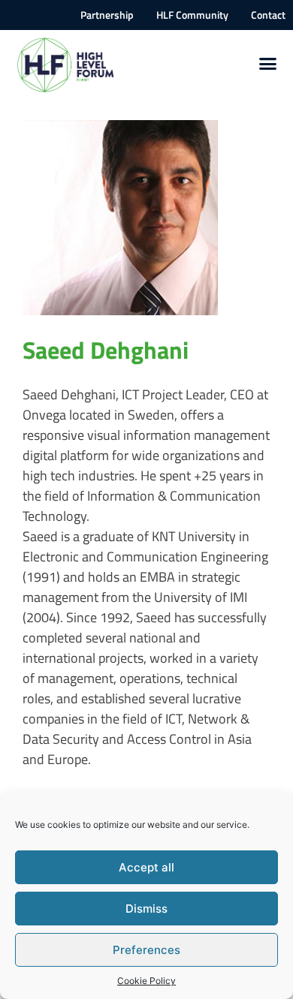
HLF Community (192, 15)
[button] (268, 64)
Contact (268, 15)
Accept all (146, 867)
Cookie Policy (146, 980)
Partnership (107, 15)
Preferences (146, 950)
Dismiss (146, 908)
